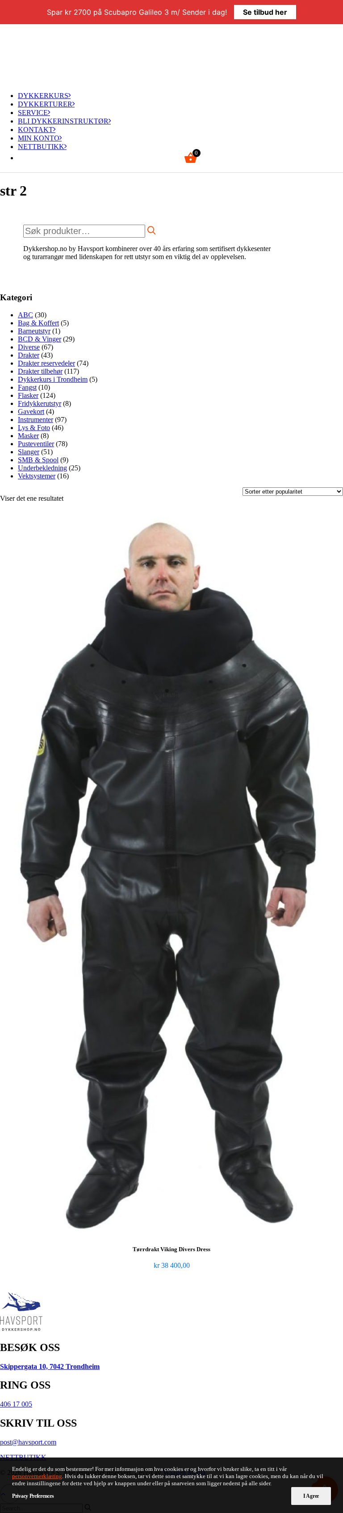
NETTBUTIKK (41, 146)
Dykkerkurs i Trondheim (53, 379)
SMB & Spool (38, 460)
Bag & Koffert (38, 323)
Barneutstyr (34, 331)
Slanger (28, 452)
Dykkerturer (45, 104)
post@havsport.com (28, 1442)
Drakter (28, 355)
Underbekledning (42, 468)
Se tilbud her (265, 12)
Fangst (27, 387)
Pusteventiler (36, 444)
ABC (25, 315)
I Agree (311, 1496)
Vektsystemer (36, 476)
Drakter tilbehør (40, 371)
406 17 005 (16, 1404)
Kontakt (35, 129)
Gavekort (31, 411)
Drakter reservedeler (46, 363)
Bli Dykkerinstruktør (63, 121)
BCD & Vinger (39, 339)
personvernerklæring (37, 1476)
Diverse (29, 347)
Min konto (38, 138)
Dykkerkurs (43, 95)
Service (33, 112)
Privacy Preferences (33, 1496)
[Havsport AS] (171, 54)
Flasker (28, 395)
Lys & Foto (34, 427)
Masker (28, 435)
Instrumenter (35, 419)
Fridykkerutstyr (39, 403)
